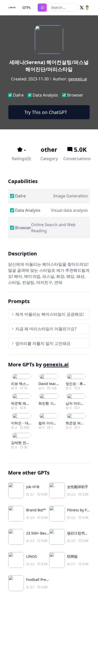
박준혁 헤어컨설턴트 (27, 403)
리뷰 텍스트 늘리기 (26, 383)
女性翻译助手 (77, 486)
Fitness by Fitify (80, 510)
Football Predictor (41, 579)
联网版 (72, 556)
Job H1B (32, 486)
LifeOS (31, 556)
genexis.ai (77, 79)
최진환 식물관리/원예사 (57, 403)
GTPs (26, 7)
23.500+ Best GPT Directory (48, 533)
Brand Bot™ (36, 510)
